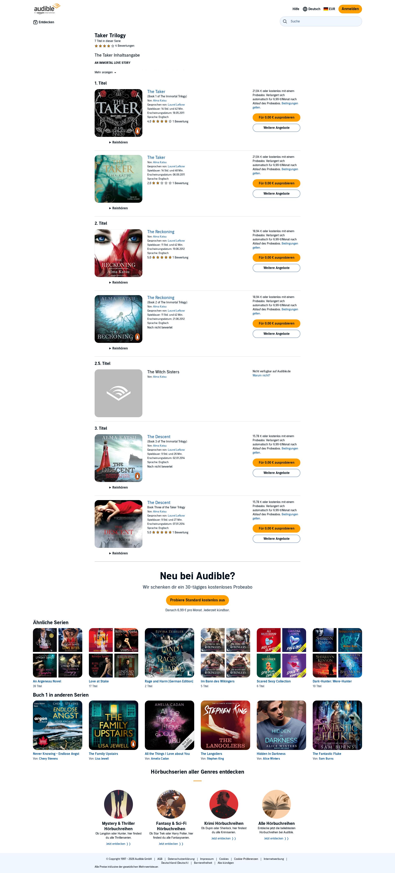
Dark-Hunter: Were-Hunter (332, 681)
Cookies (224, 859)
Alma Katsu (160, 100)
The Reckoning (160, 231)
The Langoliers (211, 754)
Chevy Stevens (48, 758)
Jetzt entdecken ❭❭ (118, 844)
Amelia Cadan (160, 758)
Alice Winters (271, 758)
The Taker (156, 91)
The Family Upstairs (103, 754)
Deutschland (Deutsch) (175, 863)
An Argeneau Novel (47, 681)
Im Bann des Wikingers (218, 681)
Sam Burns (326, 758)
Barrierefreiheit (203, 863)
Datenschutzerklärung (181, 859)
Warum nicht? (261, 375)
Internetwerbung (274, 859)
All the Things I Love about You (167, 754)
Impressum (207, 859)
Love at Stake (99, 681)
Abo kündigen (226, 863)
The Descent (158, 436)
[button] (106, 72)
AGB (160, 859)
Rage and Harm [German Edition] (169, 681)
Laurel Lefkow (176, 104)
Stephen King (215, 758)
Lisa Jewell (102, 758)
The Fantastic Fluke (327, 754)
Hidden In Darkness (271, 754)
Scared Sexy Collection (274, 681)
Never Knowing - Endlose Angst (56, 754)
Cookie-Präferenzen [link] (246, 859)
